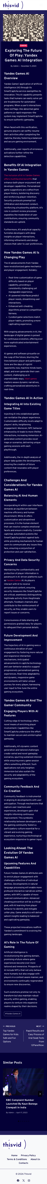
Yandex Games (14, 580)
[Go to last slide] (7, 1094)
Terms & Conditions (17, 1159)
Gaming (23, 46)
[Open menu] (41, 5)
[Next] (40, 1094)
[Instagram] (29, 1180)
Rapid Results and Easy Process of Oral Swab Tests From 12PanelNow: (35, 1036)
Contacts (23, 1163)
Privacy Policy (28, 1155)
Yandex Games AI (12, 1014)
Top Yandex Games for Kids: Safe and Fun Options (11, 1034)
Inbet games (31, 378)
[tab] (18, 1121)
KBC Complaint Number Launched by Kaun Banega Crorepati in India (21, 1104)
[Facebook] (18, 1180)
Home (14, 1155)
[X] (23, 1180)
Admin (16, 66)
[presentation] (23, 1081)
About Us (35, 1159)
